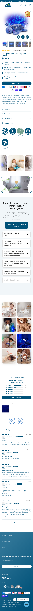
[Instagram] (5, 578)
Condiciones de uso (6, 604)
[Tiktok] (11, 578)
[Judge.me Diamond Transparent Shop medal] (20, 421)
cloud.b (15, 606)
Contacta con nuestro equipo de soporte (16, 225)
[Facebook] (3, 578)
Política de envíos (6, 602)
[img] (5, 434)
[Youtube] (8, 578)
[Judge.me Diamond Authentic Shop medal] (12, 421)
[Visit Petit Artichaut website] (6, 587)
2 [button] (14, 522)
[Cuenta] (25, 4)
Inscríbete (16, 566)
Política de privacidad (7, 600)
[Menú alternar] (2, 5)
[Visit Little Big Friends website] (12, 587)
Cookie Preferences (16, 604)
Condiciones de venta (16, 602)
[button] (5, 44)
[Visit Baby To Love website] (19, 587)
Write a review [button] (16, 397)
